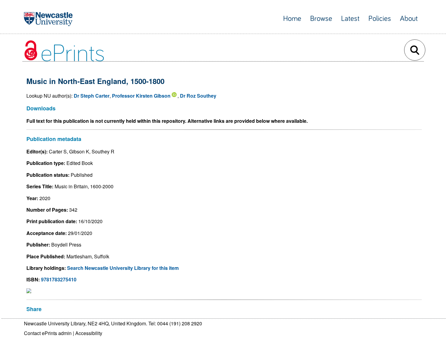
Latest (350, 18)
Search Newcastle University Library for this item (123, 267)
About (409, 18)
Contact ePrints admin (48, 333)
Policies (379, 18)
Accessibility (88, 333)
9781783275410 (58, 279)
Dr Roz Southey (198, 95)
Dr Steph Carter (92, 95)
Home (292, 18)
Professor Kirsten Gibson (141, 95)
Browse (321, 18)
